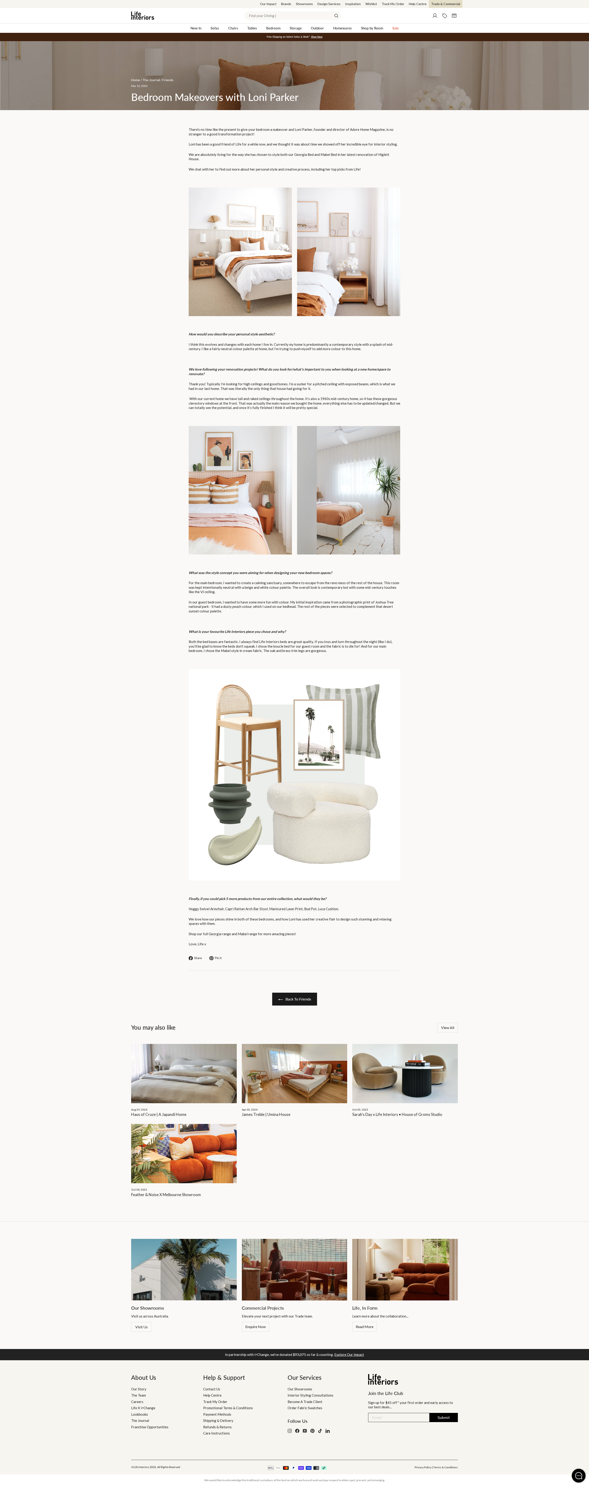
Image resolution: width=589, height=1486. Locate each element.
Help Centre (418, 4)
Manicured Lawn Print (286, 909)
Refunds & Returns (217, 1427)
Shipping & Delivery (218, 1420)
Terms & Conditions (445, 1467)
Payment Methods (217, 1414)
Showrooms (304, 4)
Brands (286, 4)
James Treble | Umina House (266, 1114)
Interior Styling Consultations (310, 1395)
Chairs (233, 28)
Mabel (243, 934)
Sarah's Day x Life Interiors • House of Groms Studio (397, 1114)
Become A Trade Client (305, 1402)
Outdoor (317, 28)
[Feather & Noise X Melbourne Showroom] (184, 1153)
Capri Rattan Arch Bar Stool (246, 909)
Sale (395, 28)
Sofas (215, 28)
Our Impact (268, 4)
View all (447, 1027)
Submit (444, 1417)
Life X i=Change (143, 1408)
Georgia (215, 934)
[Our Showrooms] (184, 1269)
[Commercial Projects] (294, 1269)
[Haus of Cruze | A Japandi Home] (184, 1073)
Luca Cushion (328, 909)
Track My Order (393, 4)
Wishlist (371, 4)
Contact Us (211, 1389)
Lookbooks (139, 1414)
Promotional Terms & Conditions (228, 1408)
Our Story (138, 1389)
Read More (364, 1326)
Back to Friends (298, 999)
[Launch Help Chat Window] (578, 1475)
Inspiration (353, 4)
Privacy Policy (423, 1467)
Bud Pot (310, 909)
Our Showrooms (300, 1389)
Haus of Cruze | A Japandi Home (158, 1114)
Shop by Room (372, 28)
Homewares (342, 28)
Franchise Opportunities (149, 1427)
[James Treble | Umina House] (294, 1073)
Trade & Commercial (445, 4)
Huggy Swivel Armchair (206, 909)
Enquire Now (255, 1326)
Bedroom (273, 28)
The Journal (140, 1420)
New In (196, 28)
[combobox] (292, 15)
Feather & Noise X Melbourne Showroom (166, 1194)
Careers (137, 1402)
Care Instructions (216, 1433)
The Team (138, 1395)
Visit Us (141, 1327)
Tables (252, 28)
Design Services (329, 4)
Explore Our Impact (349, 1354)
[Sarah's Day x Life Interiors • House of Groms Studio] (405, 1073)
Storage (296, 28)
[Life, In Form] (405, 1269)
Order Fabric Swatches (305, 1408)
